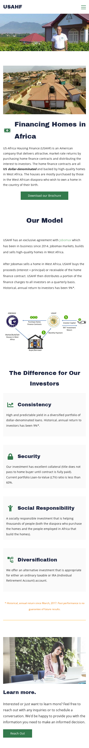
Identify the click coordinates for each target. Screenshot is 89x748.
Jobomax (65, 240)
